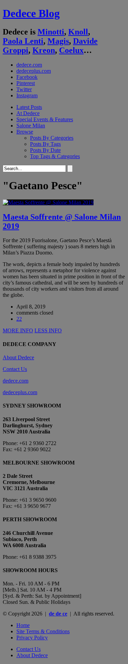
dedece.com (29, 65)
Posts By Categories (51, 138)
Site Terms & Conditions (43, 631)
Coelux (71, 50)
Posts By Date (45, 150)
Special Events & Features (44, 119)
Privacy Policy (32, 637)
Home (23, 625)
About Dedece (18, 357)
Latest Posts (29, 107)
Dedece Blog (31, 13)
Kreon (43, 50)
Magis (58, 41)
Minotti (51, 31)
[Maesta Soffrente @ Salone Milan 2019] (48, 202)
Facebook (27, 77)
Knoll (78, 31)
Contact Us (15, 369)
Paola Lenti (23, 41)
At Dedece (28, 113)
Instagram (27, 95)
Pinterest (25, 83)
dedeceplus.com (33, 71)
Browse (24, 132)
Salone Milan (30, 125)
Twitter (24, 89)
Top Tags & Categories (55, 156)
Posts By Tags (45, 144)
